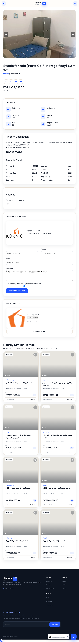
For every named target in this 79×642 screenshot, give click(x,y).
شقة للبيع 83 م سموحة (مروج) (54, 540)
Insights (64, 585)
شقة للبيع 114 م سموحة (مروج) (16, 540)
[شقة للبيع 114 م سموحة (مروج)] (20, 522)
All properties (49, 581)
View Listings (32, 321)
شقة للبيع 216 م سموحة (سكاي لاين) (18, 382)
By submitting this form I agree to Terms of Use (23, 284)
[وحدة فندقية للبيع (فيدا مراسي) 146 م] (58, 470)
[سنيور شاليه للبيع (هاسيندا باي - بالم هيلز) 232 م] (58, 417)
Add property (49, 601)
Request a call (34, 233)
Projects (48, 585)
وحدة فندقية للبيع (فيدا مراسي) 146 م (56, 488)
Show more (14, 152)
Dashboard (48, 597)
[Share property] (16, 81)
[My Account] (75, 3)
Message (9, 268)
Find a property (49, 605)
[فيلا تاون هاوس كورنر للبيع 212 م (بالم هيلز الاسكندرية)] (58, 364)
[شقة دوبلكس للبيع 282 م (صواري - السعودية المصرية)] (20, 417)
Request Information (16, 291)
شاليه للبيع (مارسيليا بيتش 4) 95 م (17, 488)
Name (8, 249)
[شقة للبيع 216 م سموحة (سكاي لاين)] (20, 364)
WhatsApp (47, 233)
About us (64, 581)
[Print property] (21, 81)
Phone (43, 249)
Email (8, 258)
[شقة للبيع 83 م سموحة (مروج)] (58, 522)
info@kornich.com (9, 589)
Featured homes (50, 588)
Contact (64, 588)
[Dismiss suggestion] (67, 636)
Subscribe (54, 624)
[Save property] (6, 81)
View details (32, 399)
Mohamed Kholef (33, 231)
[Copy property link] (11, 81)
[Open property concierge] (74, 637)
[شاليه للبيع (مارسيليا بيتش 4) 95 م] (20, 470)
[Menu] (4, 3)
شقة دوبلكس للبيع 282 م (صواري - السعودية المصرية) (18, 436)
